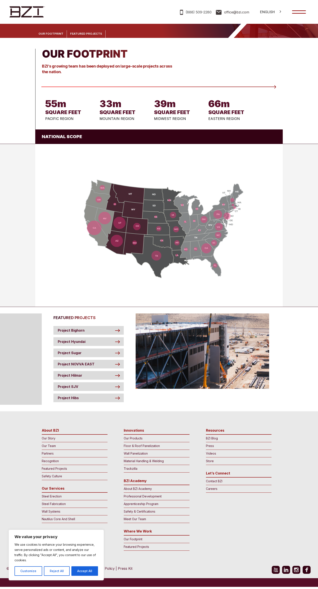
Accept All (84, 571)
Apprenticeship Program (141, 504)
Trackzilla (130, 468)
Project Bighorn (71, 330)
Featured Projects (86, 33)
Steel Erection (52, 496)
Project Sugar (70, 353)
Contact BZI (214, 481)
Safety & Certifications (139, 511)
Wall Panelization (136, 453)
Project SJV (68, 386)
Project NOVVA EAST (76, 364)
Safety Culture (52, 476)
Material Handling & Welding (144, 461)
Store (210, 461)
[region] (56, 555)
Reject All (57, 571)
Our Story (48, 438)
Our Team (49, 446)
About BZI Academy (138, 489)
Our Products (133, 438)
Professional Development (143, 496)
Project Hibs (68, 398)
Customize (28, 571)
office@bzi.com (236, 12)
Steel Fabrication (54, 504)
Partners (48, 453)
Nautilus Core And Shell (58, 519)
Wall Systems (51, 511)
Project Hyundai (71, 341)
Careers (211, 489)
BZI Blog (212, 438)
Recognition (50, 461)
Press (210, 446)
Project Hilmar (70, 375)
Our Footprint (51, 33)
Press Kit (125, 568)
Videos (211, 453)
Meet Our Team (135, 519)
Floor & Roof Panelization (142, 446)
